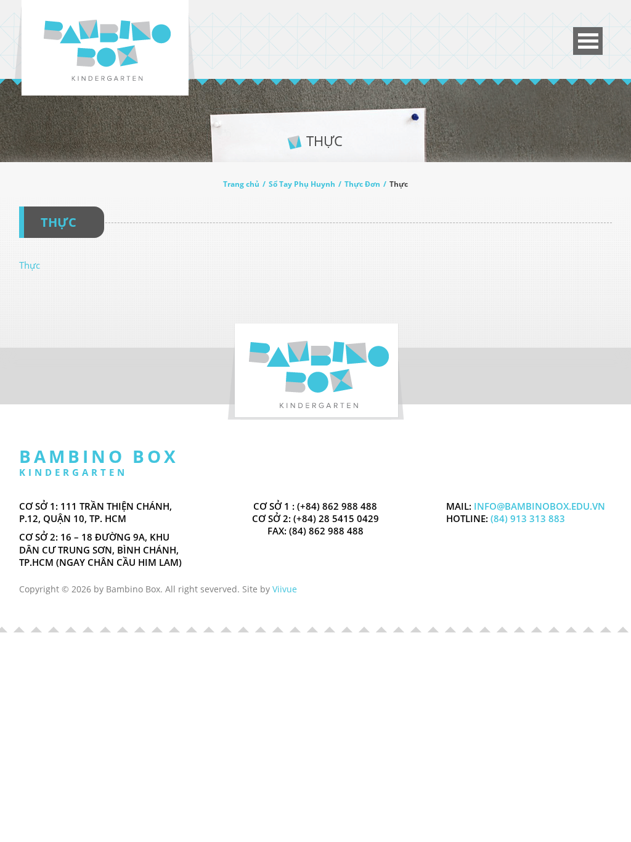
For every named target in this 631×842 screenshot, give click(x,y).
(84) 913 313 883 (526, 518)
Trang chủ (241, 184)
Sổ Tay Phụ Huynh (302, 184)
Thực (29, 265)
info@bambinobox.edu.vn (539, 506)
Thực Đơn (362, 184)
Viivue (284, 589)
